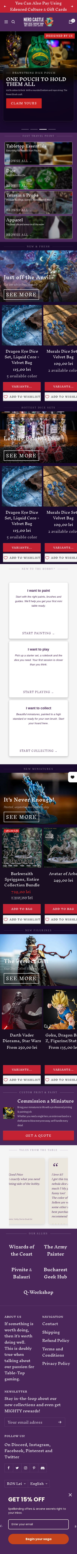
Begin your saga (39, 1539)
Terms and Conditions (53, 1352)
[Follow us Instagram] (25, 1468)
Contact (50, 1324)
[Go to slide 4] (52, 129)
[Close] (70, 1494)
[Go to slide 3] (43, 129)
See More (21, 294)
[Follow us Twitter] (17, 1468)
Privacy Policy (56, 1364)
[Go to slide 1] (25, 129)
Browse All (17, 161)
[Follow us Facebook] (8, 1468)
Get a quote (39, 1135)
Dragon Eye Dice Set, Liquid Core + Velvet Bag (22, 357)
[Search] (13, 22)
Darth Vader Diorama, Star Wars (22, 1038)
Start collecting (37, 751)
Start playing (36, 692)
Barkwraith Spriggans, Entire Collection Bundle (22, 879)
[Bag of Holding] (71, 22)
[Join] (59, 1422)
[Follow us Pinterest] (34, 1468)
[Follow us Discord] (42, 1468)
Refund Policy (55, 1341)
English (37, 1483)
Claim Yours (24, 103)
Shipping (51, 1332)
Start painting (36, 633)
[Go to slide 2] (34, 129)
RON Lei (14, 1483)
